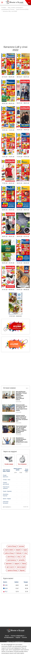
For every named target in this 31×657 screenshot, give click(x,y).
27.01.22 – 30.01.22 (23, 210)
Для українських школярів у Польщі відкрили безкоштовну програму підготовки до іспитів (21, 395)
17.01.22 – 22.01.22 (8, 183)
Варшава (22, 570)
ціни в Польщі (10, 556)
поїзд (18, 556)
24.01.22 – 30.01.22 (8, 236)
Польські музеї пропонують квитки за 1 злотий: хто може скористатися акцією (21, 407)
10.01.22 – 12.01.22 (8, 130)
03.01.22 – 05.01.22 (8, 103)
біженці (24, 563)
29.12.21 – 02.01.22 (23, 77)
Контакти (24, 637)
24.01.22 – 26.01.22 (8, 210)
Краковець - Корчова (6, 494)
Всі (27, 388)
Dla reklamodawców (9, 637)
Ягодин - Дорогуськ (5, 475)
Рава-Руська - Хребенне (6, 487)
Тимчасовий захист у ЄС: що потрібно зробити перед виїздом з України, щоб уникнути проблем (21, 429)
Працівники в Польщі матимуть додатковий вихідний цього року (21, 440)
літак (25, 553)
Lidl (24, 556)
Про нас (7, 636)
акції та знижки (9, 550)
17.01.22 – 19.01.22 (23, 156)
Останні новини (9, 388)
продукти (17, 563)
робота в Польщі (9, 553)
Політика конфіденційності (17, 636)
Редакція (18, 637)
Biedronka (18, 553)
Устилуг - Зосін (6, 479)
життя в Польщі (12, 546)
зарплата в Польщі (12, 570)
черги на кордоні (21, 567)
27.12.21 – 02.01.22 (8, 77)
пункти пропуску (11, 560)
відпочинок (9, 563)
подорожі (18, 550)
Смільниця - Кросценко (6, 502)
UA (29, 2)
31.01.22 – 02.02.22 (23, 263)
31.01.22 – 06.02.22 (23, 289)
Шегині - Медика (7, 498)
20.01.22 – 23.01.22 (23, 183)
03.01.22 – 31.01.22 (8, 263)
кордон (25, 550)
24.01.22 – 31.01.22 (23, 236)
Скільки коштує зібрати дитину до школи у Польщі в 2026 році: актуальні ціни (22, 418)
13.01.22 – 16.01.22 (8, 156)
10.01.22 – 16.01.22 (23, 129)
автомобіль (22, 560)
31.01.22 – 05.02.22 (8, 289)
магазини (21, 546)
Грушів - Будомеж (7, 491)
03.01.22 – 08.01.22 (23, 103)
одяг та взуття (10, 567)
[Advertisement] (15, 28)
